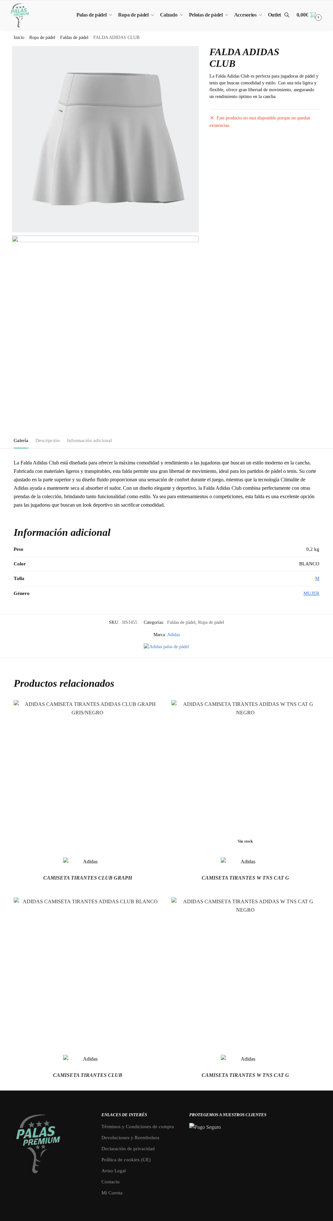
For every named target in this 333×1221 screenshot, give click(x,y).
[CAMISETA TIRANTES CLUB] (88, 971)
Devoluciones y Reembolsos (130, 1137)
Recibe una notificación (245, 889)
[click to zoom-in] (105, 139)
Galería (21, 440)
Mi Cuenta (112, 1192)
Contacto (110, 1181)
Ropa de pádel (42, 37)
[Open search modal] (290, 15)
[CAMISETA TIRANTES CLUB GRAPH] (88, 774)
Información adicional (89, 440)
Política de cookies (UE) (126, 1159)
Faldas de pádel (74, 37)
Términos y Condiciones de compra (137, 1126)
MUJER (311, 593)
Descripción (47, 440)
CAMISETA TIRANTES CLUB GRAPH (87, 878)
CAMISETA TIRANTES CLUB (87, 1075)
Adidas (173, 634)
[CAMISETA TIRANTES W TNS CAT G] (245, 971)
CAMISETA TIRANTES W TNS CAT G (245, 878)
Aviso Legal (113, 1170)
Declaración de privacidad (128, 1148)
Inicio (19, 37)
